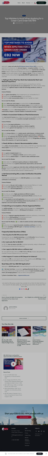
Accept (39, 453)
